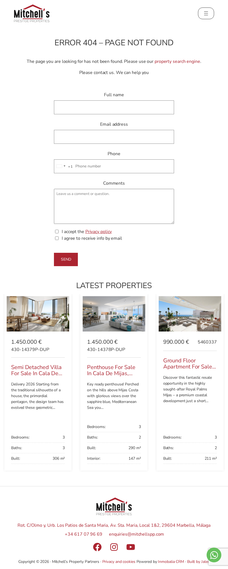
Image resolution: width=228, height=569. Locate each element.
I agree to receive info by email (92, 238)
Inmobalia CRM (171, 561)
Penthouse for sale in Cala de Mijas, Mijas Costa (111, 373)
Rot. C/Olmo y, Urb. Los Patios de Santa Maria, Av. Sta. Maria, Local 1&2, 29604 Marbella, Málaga (114, 525)
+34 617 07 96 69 (83, 534)
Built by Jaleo (198, 561)
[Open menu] (206, 13)
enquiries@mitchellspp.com (136, 534)
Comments (114, 183)
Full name (114, 95)
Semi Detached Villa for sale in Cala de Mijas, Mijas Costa (36, 373)
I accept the (87, 232)
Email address (114, 124)
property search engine (177, 61)
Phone (114, 154)
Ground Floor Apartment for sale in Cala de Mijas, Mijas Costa (187, 370)
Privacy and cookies (118, 561)
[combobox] (63, 166)
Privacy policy (98, 232)
